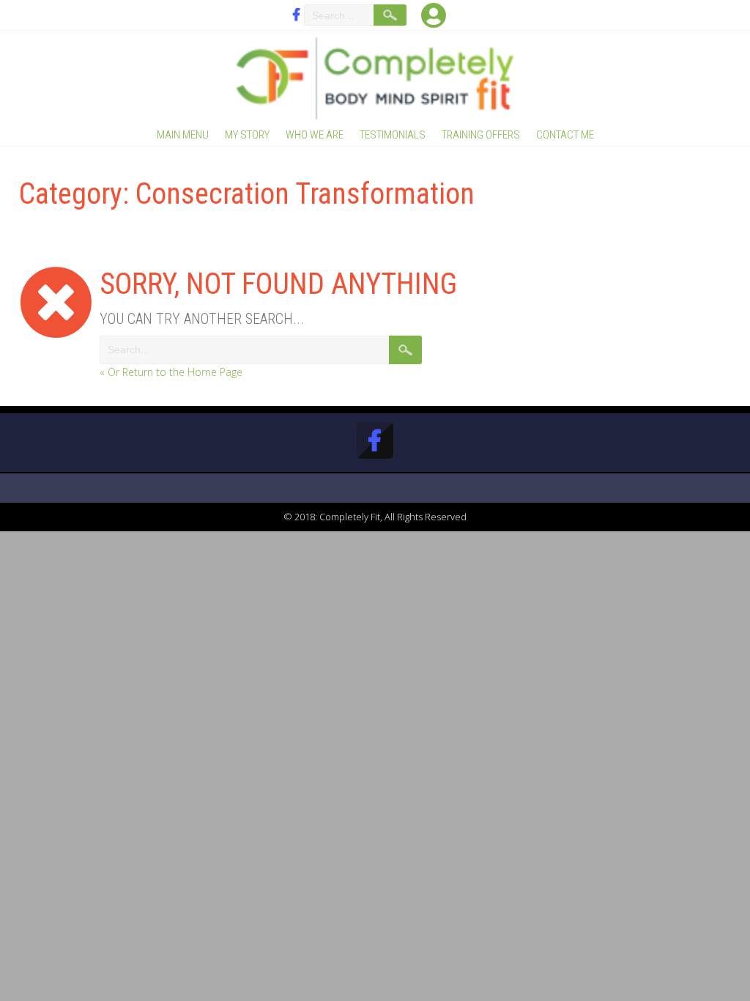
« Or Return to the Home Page (171, 372)
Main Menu (183, 134)
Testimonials (393, 134)
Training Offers (481, 134)
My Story (247, 134)
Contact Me (565, 134)
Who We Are (315, 134)
